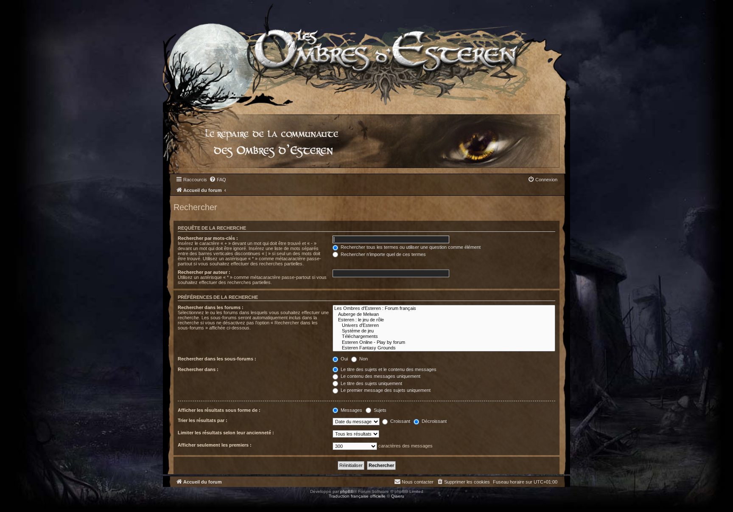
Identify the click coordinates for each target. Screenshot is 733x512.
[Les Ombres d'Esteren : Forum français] (443, 308)
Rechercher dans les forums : (210, 307)
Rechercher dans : (198, 369)
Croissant (399, 421)
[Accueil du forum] (366, 53)
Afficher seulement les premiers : (215, 444)
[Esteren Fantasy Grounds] (443, 348)
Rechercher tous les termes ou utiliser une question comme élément (410, 247)
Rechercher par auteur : (204, 272)
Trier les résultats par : (202, 420)
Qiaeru (397, 496)
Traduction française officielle (357, 496)
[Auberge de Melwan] (443, 314)
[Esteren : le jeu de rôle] (443, 320)
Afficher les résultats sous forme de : (219, 410)
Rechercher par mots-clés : (208, 238)
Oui (343, 358)
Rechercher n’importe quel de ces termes (382, 254)
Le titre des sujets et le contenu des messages (387, 369)
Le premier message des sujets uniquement (385, 390)
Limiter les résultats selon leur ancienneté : (226, 432)
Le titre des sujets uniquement (370, 383)
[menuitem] (217, 179)
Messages (350, 410)
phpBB (347, 491)
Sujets (379, 410)
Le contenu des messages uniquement (379, 376)
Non (363, 358)
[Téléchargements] (443, 336)
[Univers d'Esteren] (443, 325)
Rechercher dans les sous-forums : (217, 358)
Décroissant (433, 421)
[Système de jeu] (443, 331)
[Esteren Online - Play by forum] (443, 342)
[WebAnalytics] (17, 504)
